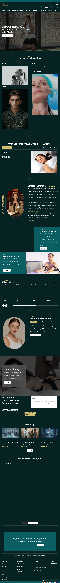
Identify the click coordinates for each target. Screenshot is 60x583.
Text (44, 6)
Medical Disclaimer (5, 572)
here (47, 213)
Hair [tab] (51, 321)
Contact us (50, 10)
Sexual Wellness (15, 10)
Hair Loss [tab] (34, 147)
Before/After (4, 566)
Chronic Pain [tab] (53, 147)
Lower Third (7, 159)
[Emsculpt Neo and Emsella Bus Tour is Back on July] (7, 510)
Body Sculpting (20, 569)
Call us (54, 6)
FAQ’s (3, 571)
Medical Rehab (20, 571)
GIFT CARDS (46, 1)
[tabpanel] (30, 162)
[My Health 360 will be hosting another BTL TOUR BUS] (41, 510)
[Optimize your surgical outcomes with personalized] (18, 469)
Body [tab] (25, 147)
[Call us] (51, 7)
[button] (16, 155)
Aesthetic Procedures (6, 565)
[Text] (41, 7)
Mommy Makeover (20, 566)
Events (3, 569)
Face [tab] (7, 147)
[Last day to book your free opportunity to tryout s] (7, 478)
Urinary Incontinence (21, 563)
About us (3, 10)
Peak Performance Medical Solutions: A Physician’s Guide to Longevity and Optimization (29, 442)
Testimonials (4, 579)
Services (44, 10)
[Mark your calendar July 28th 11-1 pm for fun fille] (18, 511)
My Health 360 (34, 325)
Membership (34, 10)
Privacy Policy (4, 576)
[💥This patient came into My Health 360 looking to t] (41, 486)
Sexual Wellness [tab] (44, 147)
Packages (40, 10)
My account (4, 574)
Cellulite (18, 572)
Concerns (8, 10)
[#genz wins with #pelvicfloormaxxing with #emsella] (30, 509)
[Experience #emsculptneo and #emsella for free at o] (30, 471)
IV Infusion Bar (28, 10)
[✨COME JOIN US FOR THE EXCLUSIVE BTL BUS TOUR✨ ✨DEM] (52, 471)
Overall (5, 155)
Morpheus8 (21, 10)
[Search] (37, 7)
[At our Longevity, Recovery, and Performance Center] (52, 514)
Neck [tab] (16, 147)
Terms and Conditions (6, 577)
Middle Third (7, 157)
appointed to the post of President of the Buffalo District (40, 210)
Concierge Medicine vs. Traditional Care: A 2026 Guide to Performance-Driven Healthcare (10, 442)
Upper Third (7, 156)
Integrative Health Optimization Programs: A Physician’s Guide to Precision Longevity (48, 442)
